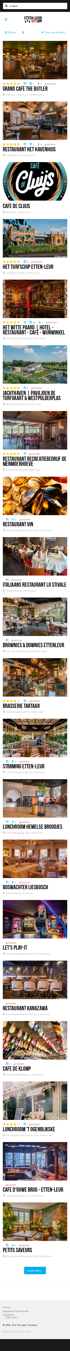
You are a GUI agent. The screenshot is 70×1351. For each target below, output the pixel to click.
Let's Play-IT (15, 947)
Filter (11, 32)
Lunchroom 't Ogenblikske (29, 1129)
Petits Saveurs (17, 1250)
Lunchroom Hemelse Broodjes (33, 826)
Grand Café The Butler (25, 88)
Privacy (7, 1307)
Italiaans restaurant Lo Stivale (34, 584)
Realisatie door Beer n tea (17, 1331)
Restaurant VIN (18, 524)
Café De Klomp (17, 1068)
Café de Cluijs (16, 206)
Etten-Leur (11, 1317)
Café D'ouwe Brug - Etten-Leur (33, 1189)
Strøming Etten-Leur (23, 766)
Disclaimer (8, 1314)
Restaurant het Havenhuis (29, 149)
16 (32, 322)
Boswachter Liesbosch (25, 887)
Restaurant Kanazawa (25, 1008)
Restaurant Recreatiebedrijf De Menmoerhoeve (34, 461)
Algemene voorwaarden (16, 1311)
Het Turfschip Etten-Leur (28, 266)
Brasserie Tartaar (21, 706)
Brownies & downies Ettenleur (33, 645)
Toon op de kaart (54, 32)
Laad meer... (35, 1270)
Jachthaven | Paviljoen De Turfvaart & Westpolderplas (32, 395)
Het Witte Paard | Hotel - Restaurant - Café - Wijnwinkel (34, 329)
